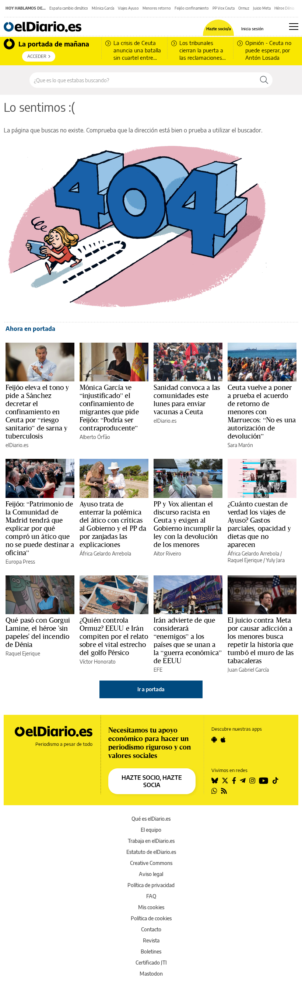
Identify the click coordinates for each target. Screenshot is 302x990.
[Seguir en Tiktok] (275, 780)
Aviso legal (151, 874)
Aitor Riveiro (167, 553)
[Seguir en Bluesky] (214, 780)
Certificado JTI (151, 962)
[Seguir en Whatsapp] (214, 791)
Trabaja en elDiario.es (151, 841)
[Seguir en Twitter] (225, 780)
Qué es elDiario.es (151, 819)
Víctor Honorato (98, 661)
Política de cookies (151, 918)
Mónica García (103, 8)
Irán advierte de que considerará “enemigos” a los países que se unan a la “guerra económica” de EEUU (188, 640)
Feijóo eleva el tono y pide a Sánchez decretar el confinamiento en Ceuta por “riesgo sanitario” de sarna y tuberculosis (37, 411)
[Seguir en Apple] (223, 739)
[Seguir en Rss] (224, 791)
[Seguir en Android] (214, 739)
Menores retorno (157, 8)
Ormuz (243, 8)
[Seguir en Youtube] (263, 780)
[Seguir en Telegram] (243, 780)
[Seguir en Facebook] (234, 780)
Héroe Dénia (284, 8)
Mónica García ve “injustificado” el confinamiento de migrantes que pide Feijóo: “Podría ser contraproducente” (109, 407)
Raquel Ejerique (245, 560)
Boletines (151, 951)
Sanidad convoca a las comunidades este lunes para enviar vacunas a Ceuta (187, 399)
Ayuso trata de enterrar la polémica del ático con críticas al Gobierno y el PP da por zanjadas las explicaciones (113, 524)
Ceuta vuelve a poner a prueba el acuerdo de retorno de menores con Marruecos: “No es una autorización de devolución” (262, 411)
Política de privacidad (151, 885)
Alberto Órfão (95, 437)
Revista (151, 940)
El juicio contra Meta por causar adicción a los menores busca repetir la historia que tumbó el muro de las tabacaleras (261, 640)
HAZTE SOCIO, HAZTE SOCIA (152, 781)
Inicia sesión (252, 29)
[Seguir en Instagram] (252, 780)
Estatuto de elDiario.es (151, 852)
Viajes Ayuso (128, 8)
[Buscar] (264, 80)
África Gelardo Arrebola (105, 553)
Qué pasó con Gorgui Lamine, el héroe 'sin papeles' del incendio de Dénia (38, 632)
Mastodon (151, 973)
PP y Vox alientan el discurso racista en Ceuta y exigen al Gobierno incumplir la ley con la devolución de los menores (187, 524)
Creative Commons (151, 863)
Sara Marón (240, 445)
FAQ (151, 896)
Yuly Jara (275, 560)
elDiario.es (17, 445)
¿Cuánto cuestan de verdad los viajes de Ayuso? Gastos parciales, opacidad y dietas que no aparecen (259, 524)
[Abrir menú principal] (293, 26)
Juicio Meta (262, 8)
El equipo (151, 830)
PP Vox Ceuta (224, 8)
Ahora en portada (30, 328)
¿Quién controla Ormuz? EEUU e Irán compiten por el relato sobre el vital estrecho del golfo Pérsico (114, 636)
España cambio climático (68, 8)
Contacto (151, 929)
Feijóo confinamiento (192, 8)
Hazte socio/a (218, 29)
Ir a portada (151, 689)
